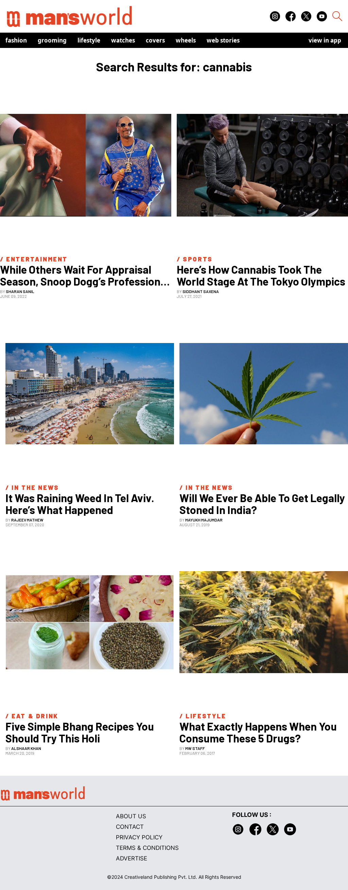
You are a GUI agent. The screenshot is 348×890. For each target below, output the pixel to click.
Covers (155, 40)
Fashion (16, 40)
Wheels (186, 40)
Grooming (52, 40)
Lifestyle (88, 40)
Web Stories (223, 40)
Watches (123, 40)
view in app (325, 40)
